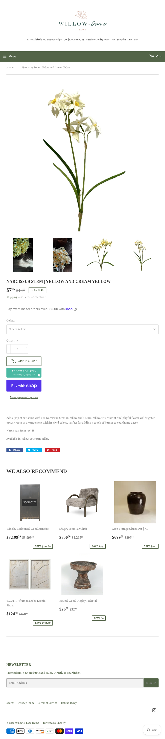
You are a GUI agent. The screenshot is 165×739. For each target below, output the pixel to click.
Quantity (12, 340)
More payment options (24, 397)
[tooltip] (38, 374)
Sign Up (151, 683)
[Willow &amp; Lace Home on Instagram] (154, 711)
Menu (12, 56)
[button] (23, 373)
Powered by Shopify (54, 723)
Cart (159, 56)
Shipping (11, 297)
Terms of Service (47, 703)
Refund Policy (69, 703)
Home (10, 67)
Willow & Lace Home (27, 723)
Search (10, 703)
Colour (10, 320)
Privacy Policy (26, 703)
